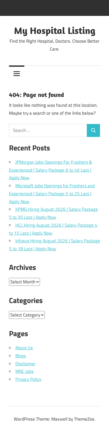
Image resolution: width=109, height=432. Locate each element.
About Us (24, 347)
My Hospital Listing (54, 30)
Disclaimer (25, 363)
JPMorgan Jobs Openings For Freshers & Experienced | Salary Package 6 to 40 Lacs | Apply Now (50, 170)
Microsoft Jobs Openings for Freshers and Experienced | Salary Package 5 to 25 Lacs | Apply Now (52, 193)
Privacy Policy (28, 379)
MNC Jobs (24, 371)
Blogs (20, 355)
